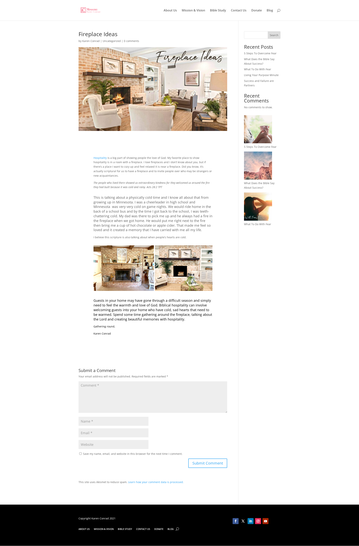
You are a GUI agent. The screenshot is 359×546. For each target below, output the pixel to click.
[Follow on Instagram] (258, 521)
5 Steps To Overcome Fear (260, 53)
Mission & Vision (193, 10)
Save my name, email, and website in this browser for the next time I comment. (132, 454)
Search (274, 35)
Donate (256, 10)
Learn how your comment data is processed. (156, 482)
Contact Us (238, 10)
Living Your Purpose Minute (261, 75)
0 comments (131, 41)
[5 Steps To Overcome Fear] (258, 130)
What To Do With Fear (257, 69)
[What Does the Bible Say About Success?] (258, 166)
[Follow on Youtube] (266, 521)
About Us (170, 10)
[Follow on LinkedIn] (251, 521)
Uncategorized (112, 41)
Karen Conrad (91, 41)
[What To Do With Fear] (258, 207)
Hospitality (100, 158)
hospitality (176, 319)
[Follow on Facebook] (236, 521)
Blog (270, 10)
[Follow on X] (243, 521)
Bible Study (218, 10)
